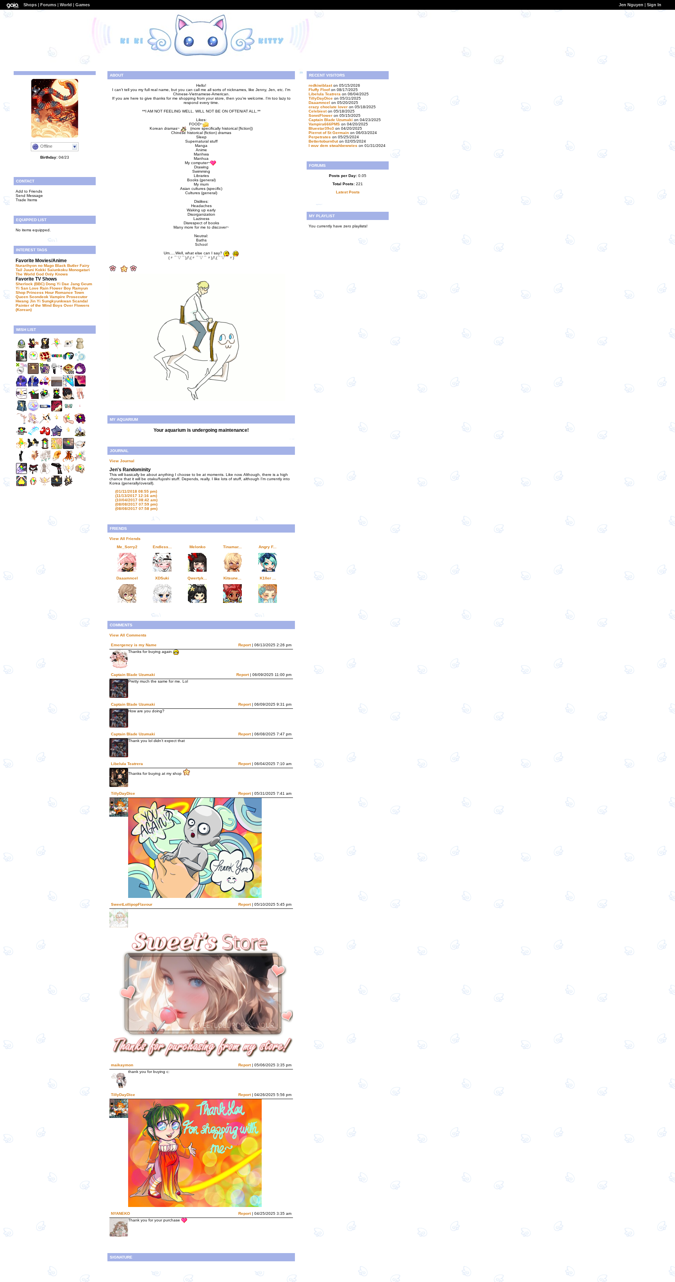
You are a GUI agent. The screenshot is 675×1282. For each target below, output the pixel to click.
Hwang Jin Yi (28, 301)
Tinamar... (232, 547)
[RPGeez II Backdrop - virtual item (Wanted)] (68, 448)
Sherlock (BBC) (30, 284)
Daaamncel (127, 578)
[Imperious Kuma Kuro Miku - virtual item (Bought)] (33, 398)
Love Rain (38, 288)
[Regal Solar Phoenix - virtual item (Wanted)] (56, 373)
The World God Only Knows (42, 274)
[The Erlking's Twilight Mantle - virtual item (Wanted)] (21, 385)
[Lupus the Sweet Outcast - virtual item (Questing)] (56, 460)
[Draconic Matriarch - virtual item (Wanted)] (33, 485)
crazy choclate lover (328, 107)
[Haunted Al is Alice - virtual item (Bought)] (21, 398)
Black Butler (67, 265)
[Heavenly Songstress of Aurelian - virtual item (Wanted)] (33, 423)
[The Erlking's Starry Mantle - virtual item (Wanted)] (33, 385)
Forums (48, 4)
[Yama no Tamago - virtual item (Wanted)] (21, 348)
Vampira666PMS (324, 124)
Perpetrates (320, 137)
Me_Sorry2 (127, 547)
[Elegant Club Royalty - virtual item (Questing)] (80, 460)
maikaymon (122, 1065)
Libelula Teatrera (127, 764)
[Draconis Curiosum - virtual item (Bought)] (68, 385)
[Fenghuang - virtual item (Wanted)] (21, 448)
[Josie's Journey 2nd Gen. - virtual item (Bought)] (45, 385)
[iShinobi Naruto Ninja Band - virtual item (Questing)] (45, 410)
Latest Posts (348, 192)
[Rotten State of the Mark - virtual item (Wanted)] (80, 473)
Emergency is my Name (134, 645)
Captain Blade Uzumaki (133, 674)
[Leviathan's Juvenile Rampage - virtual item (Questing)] (68, 460)
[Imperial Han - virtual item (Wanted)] (21, 435)
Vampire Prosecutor (69, 297)
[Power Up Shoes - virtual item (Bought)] (45, 435)
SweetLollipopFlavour (131, 904)
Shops (30, 4)
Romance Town (69, 292)
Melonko (197, 547)
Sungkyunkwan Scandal (65, 301)
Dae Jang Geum (77, 284)
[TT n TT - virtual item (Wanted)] (33, 360)
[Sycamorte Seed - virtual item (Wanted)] (21, 373)
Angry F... (268, 547)
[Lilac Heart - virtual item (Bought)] (45, 423)
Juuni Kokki (34, 270)
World (66, 4)
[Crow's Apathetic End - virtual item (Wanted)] (56, 485)
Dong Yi (53, 284)
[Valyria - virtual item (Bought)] (56, 348)
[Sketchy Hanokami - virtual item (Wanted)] (68, 485)
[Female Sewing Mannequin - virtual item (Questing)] (80, 348)
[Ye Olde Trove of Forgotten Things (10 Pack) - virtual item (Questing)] (45, 360)
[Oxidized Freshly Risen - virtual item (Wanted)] (56, 473)
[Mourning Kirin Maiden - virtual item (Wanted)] (21, 460)
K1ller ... (268, 578)
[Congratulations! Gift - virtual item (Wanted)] (56, 360)
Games (82, 4)
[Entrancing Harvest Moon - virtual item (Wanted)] (80, 423)
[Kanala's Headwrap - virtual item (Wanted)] (80, 373)
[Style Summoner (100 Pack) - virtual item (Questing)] (68, 373)
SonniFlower (320, 115)
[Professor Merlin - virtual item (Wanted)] (45, 348)
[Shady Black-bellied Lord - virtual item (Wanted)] (56, 423)
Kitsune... (232, 578)
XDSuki (162, 578)
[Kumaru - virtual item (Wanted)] (33, 373)
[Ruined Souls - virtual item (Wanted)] (80, 435)
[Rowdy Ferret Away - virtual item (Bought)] (56, 398)
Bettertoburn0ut (323, 141)
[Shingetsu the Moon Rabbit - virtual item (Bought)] (33, 348)
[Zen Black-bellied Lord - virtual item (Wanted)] (80, 410)
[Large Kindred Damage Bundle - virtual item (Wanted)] (45, 373)
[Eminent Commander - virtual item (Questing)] (45, 460)
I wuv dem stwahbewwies (333, 145)
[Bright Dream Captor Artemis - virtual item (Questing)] (33, 460)
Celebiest (318, 111)
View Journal (121, 461)
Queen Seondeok (32, 297)
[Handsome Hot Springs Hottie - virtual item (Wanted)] (21, 410)
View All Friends (125, 538)
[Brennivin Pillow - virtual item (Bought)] (68, 398)
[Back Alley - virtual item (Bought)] (21, 360)
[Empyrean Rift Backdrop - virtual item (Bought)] (80, 385)
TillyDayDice (123, 793)
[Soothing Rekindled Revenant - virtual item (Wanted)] (45, 448)
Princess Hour (40, 292)
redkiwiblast (320, 85)
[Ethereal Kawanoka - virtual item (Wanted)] (33, 410)
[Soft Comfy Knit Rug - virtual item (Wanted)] (56, 385)
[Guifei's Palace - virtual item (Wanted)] (56, 448)
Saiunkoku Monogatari (68, 270)
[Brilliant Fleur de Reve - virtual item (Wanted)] (21, 485)
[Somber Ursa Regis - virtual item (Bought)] (45, 398)
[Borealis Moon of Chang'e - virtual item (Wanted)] (45, 485)
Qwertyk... (197, 578)
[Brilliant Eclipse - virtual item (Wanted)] (68, 410)
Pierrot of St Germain (329, 133)
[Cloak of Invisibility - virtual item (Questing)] (45, 473)
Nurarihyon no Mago (35, 265)
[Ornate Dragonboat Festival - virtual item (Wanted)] (56, 410)
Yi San (22, 288)
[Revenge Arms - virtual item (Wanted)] (68, 423)
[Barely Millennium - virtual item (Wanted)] (80, 398)
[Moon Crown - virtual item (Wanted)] (21, 423)
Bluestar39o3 (321, 128)
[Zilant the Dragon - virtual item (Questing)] (21, 473)
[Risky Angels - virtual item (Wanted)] (33, 435)
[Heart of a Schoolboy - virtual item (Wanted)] (68, 360)
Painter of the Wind (34, 305)
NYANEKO (120, 1213)
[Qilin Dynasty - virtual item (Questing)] (68, 473)
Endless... (162, 547)
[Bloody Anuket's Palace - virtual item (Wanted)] (33, 473)
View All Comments (127, 635)
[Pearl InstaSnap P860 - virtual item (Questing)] (68, 348)
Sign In (654, 4)
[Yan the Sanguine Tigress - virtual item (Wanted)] (80, 448)
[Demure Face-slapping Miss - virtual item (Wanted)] (68, 435)
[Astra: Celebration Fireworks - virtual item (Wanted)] (56, 435)
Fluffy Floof (319, 90)
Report (244, 645)
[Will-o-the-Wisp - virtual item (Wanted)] (80, 360)
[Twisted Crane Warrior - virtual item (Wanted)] (33, 448)
